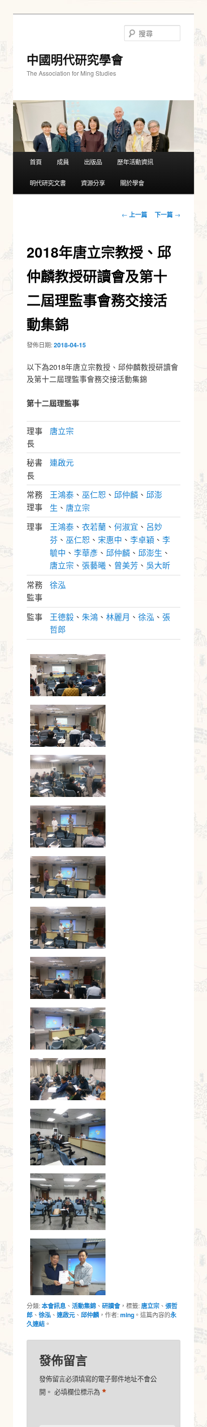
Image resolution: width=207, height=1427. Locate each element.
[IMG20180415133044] (68, 1294)
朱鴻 (90, 616)
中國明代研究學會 (75, 59)
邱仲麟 (126, 494)
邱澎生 (150, 552)
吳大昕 (158, 564)
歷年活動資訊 (135, 161)
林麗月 (118, 616)
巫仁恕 (94, 494)
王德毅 (62, 616)
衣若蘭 (94, 526)
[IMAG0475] (68, 745)
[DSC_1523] (68, 1229)
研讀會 (111, 1305)
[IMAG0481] (68, 897)
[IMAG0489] (68, 997)
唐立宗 (62, 430)
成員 (63, 161)
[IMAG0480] (68, 846)
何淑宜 (126, 526)
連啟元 (62, 462)
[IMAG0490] (68, 1048)
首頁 (36, 161)
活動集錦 (84, 1305)
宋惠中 (110, 539)
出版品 (93, 161)
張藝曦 (94, 564)
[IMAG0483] (68, 947)
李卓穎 (142, 539)
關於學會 (132, 182)
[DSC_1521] (68, 1164)
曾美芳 (126, 564)
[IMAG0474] (68, 695)
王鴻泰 (62, 494)
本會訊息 (54, 1305)
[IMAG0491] (68, 1099)
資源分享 (93, 182)
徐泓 (58, 584)
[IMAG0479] (68, 795)
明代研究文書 (48, 182)
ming (127, 1314)
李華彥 (86, 552)
